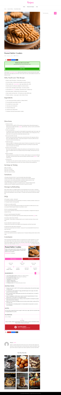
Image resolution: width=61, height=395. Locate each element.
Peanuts (35, 156)
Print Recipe (14, 258)
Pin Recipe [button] (32, 258)
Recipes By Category (30, 6)
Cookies (16, 72)
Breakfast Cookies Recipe (22, 387)
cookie (14, 89)
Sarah (5, 55)
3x (38, 273)
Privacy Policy (38, 393)
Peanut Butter (11, 72)
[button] (5, 253)
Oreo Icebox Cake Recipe (10, 369)
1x (35, 273)
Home (24, 6)
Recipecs (27, 393)
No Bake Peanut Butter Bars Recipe (34, 370)
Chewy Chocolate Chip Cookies (25, 243)
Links (37, 6)
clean (34, 215)
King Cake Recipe (34, 387)
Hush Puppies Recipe (22, 369)
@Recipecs (24, 327)
